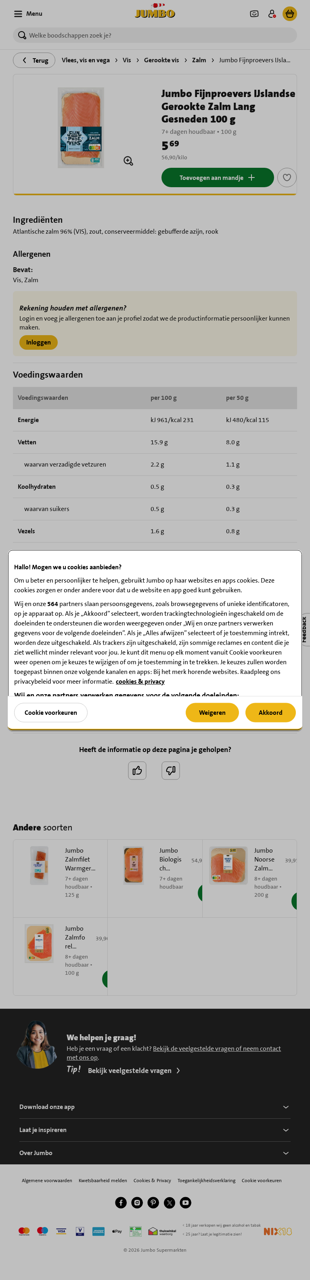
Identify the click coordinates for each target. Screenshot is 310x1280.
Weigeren (212, 712)
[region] (155, 640)
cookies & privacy (140, 681)
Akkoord (271, 712)
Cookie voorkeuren (51, 712)
